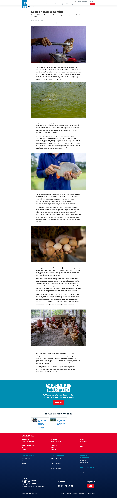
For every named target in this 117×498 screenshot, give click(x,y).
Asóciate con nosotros (85, 470)
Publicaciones (83, 460)
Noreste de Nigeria (56, 441)
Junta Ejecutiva (91, 493)
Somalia (53, 450)
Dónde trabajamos (71, 4)
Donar (62, 493)
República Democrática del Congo (58, 444)
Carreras (82, 472)
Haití (23, 447)
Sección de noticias (84, 462)
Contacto (75, 493)
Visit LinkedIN (69, 486)
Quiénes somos (48, 4)
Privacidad (68, 493)
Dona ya (58, 403)
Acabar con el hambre (56, 458)
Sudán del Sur (84, 441)
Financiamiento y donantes (28, 461)
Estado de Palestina (28, 445)
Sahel (52, 447)
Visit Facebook (62, 486)
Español (91, 1)
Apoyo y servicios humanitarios (58, 461)
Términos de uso (82, 493)
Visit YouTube (72, 486)
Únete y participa (83, 4)
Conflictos (34, 23)
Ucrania (82, 444)
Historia (24, 463)
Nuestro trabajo (59, 4)
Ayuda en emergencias (56, 465)
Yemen (81, 446)
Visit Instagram (66, 486)
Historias (36, 6)
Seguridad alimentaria (43, 23)
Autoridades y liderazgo (27, 458)
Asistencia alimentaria (56, 463)
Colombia (53, 23)
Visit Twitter (59, 486)
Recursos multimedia (82, 1)
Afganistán (25, 439)
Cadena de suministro (56, 468)
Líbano (24, 450)
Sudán (82, 439)
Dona (92, 3)
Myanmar (54, 439)
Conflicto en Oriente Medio (28, 442)
